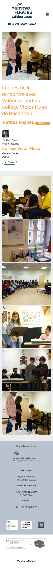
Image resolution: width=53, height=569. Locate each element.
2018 (41, 123)
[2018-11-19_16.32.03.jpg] (26, 433)
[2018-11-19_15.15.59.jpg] (26, 304)
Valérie (11, 140)
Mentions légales (26, 561)
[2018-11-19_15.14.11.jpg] (26, 217)
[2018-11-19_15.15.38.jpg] (26, 261)
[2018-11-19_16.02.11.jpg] (26, 390)
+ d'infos (9, 162)
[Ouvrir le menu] (47, 14)
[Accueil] (22, 8)
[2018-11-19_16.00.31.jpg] (26, 347)
